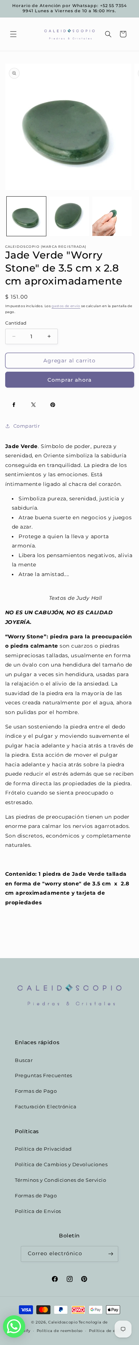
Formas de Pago (36, 1091)
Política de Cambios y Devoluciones (61, 1164)
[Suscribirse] (110, 1254)
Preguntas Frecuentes (43, 1075)
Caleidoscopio (62, 1322)
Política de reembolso (60, 1330)
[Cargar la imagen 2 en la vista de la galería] (69, 216)
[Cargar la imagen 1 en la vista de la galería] (26, 216)
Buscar (24, 1060)
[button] (13, 34)
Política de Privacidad (43, 1149)
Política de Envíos (38, 1211)
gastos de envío (66, 306)
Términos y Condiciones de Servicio (60, 1180)
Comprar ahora (69, 380)
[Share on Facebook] (14, 405)
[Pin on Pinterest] (53, 405)
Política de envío (106, 1330)
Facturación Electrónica (45, 1106)
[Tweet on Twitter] (33, 405)
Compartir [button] (26, 426)
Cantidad (16, 323)
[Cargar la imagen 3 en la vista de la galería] (112, 216)
